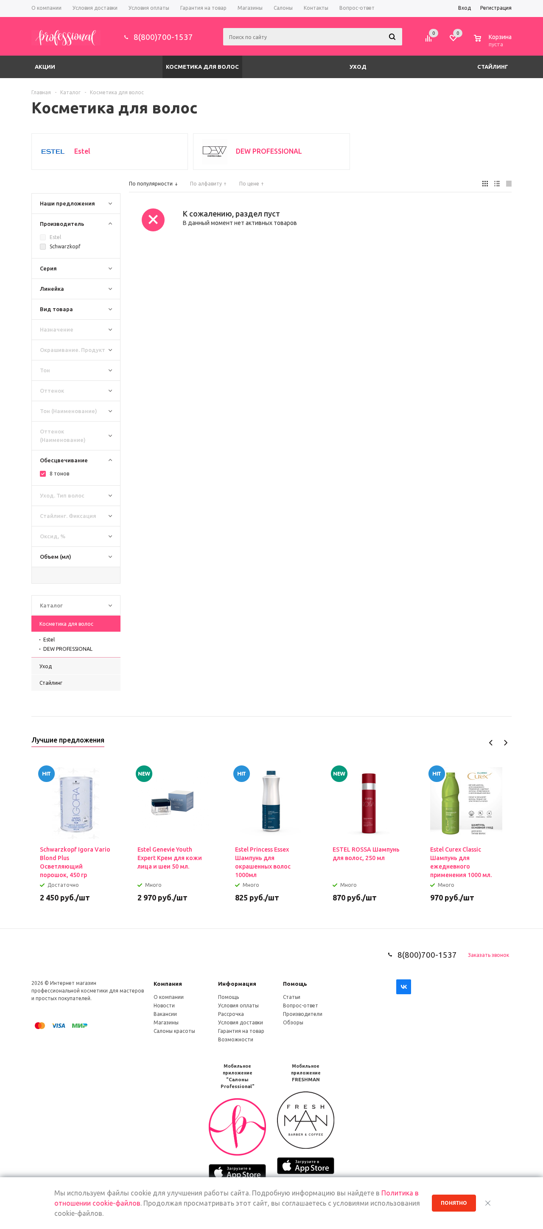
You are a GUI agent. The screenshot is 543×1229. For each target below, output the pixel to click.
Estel (49, 639)
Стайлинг (492, 67)
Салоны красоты (174, 1031)
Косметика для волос (202, 67)
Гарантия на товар (241, 1031)
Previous (491, 743)
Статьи (291, 997)
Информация (237, 984)
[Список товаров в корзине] (494, 43)
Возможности (235, 1039)
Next (505, 743)
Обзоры (293, 1022)
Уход (358, 67)
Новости (164, 1005)
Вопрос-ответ (300, 1005)
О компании (169, 997)
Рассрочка (231, 1014)
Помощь (295, 984)
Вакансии (165, 1014)
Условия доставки (240, 1022)
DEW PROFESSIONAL (67, 649)
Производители (302, 1014)
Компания (168, 984)
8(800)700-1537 (163, 37)
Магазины (166, 1022)
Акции (45, 67)
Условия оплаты (238, 1005)
